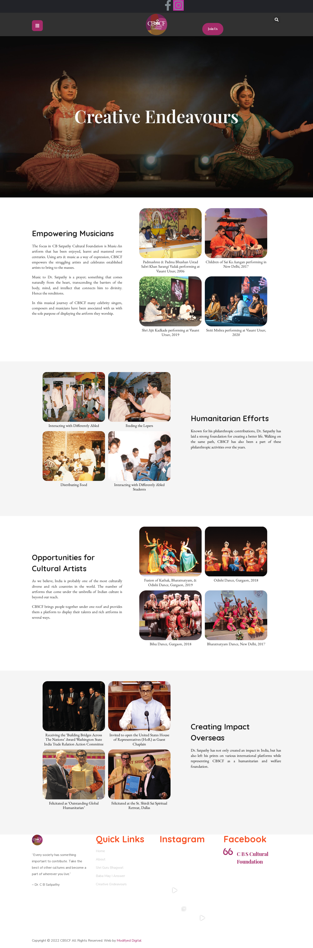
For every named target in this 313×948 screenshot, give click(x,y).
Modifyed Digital (129, 940)
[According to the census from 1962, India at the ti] (174, 918)
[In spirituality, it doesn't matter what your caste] (174, 890)
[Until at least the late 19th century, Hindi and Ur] (202, 863)
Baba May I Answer (110, 876)
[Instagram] (178, 5)
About (100, 859)
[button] (212, 29)
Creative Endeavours (111, 884)
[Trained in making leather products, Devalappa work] (202, 890)
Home (100, 851)
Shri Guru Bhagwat (109, 867)
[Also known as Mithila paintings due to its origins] (174, 863)
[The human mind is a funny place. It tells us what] (202, 918)
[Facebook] (167, 5)
